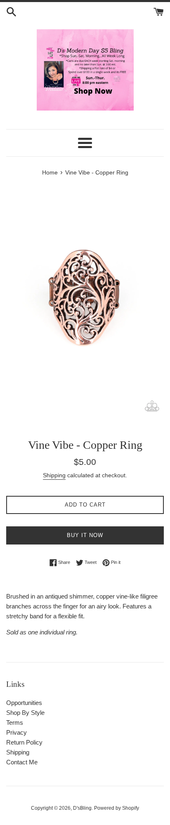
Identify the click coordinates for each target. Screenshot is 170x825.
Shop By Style (25, 712)
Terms (14, 722)
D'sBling (82, 808)
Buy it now (85, 535)
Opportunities (24, 702)
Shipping (54, 475)
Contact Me (22, 762)
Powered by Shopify (116, 808)
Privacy (16, 732)
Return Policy (24, 742)
